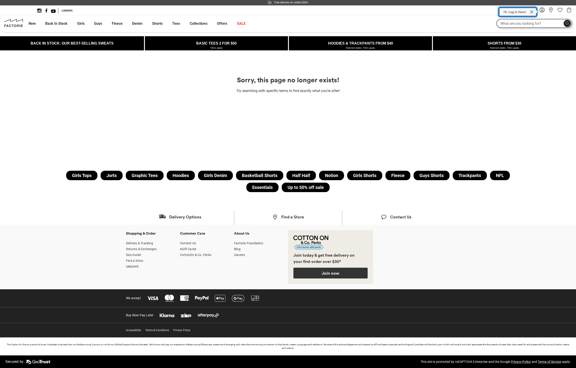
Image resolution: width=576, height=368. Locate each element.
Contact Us (188, 243)
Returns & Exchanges (141, 249)
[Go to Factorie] (13, 26)
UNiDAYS (132, 266)
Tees (176, 23)
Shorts (157, 23)
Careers (239, 255)
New (32, 23)
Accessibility (133, 330)
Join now (330, 273)
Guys (98, 23)
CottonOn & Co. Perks (195, 255)
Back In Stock (56, 23)
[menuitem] (36, 23)
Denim (137, 23)
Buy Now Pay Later (139, 315)
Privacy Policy (181, 330)
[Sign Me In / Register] (542, 11)
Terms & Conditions (157, 330)
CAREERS (67, 11)
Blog (237, 249)
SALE (241, 23)
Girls (81, 23)
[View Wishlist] (560, 11)
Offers (222, 23)
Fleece (117, 23)
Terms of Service (549, 362)
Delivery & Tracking (139, 243)
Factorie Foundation (248, 243)
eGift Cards (188, 249)
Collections (198, 23)
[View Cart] (569, 10)
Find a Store (134, 261)
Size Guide (133, 255)
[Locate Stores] (551, 11)
